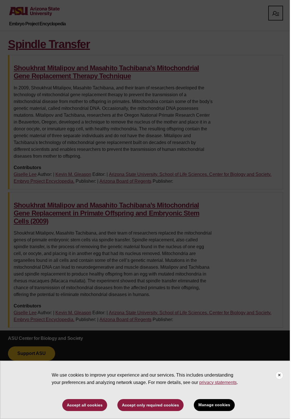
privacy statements (218, 382)
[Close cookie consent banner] (279, 375)
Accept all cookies (85, 405)
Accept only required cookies (150, 405)
